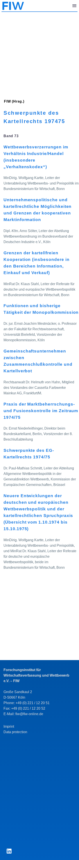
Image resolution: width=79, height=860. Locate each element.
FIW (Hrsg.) (14, 101)
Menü (74, 5)
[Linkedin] (9, 851)
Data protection (15, 732)
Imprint (9, 726)
